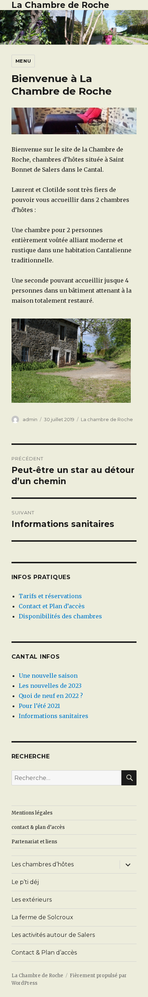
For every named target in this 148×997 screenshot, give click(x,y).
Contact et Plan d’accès (52, 606)
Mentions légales (31, 813)
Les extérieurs (31, 899)
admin (30, 419)
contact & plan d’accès (38, 827)
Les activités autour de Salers (53, 934)
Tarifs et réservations (50, 596)
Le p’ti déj (25, 882)
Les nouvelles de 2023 (50, 685)
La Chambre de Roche (60, 5)
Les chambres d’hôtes (42, 864)
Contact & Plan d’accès (44, 952)
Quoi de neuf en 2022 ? (51, 695)
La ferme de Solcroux (42, 917)
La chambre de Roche (107, 419)
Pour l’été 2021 (39, 705)
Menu (23, 61)
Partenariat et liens (34, 842)
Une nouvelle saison (48, 675)
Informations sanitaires (53, 715)
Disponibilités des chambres (60, 616)
